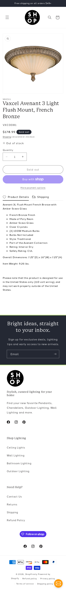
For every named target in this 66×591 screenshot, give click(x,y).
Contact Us (14, 496)
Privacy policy (47, 578)
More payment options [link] (33, 187)
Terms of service (25, 583)
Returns (12, 504)
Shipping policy (45, 583)
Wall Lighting (15, 455)
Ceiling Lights (16, 447)
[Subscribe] (55, 354)
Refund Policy (16, 520)
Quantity (8, 150)
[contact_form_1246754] (58, 583)
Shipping (7, 136)
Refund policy (29, 578)
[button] (7, 17)
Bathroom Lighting (19, 463)
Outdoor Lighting (18, 471)
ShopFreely (31, 574)
